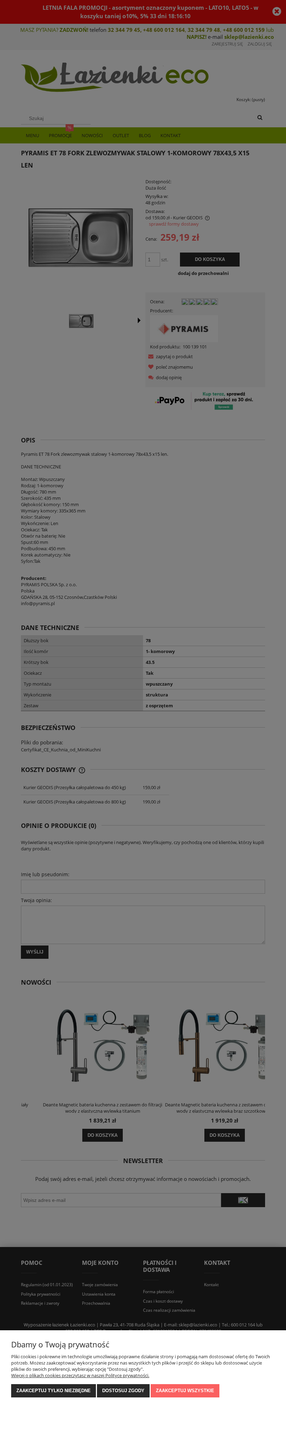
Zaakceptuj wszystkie (185, 1390)
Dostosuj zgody (123, 1390)
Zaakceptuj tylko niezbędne (53, 1390)
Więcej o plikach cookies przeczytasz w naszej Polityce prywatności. (80, 1375)
